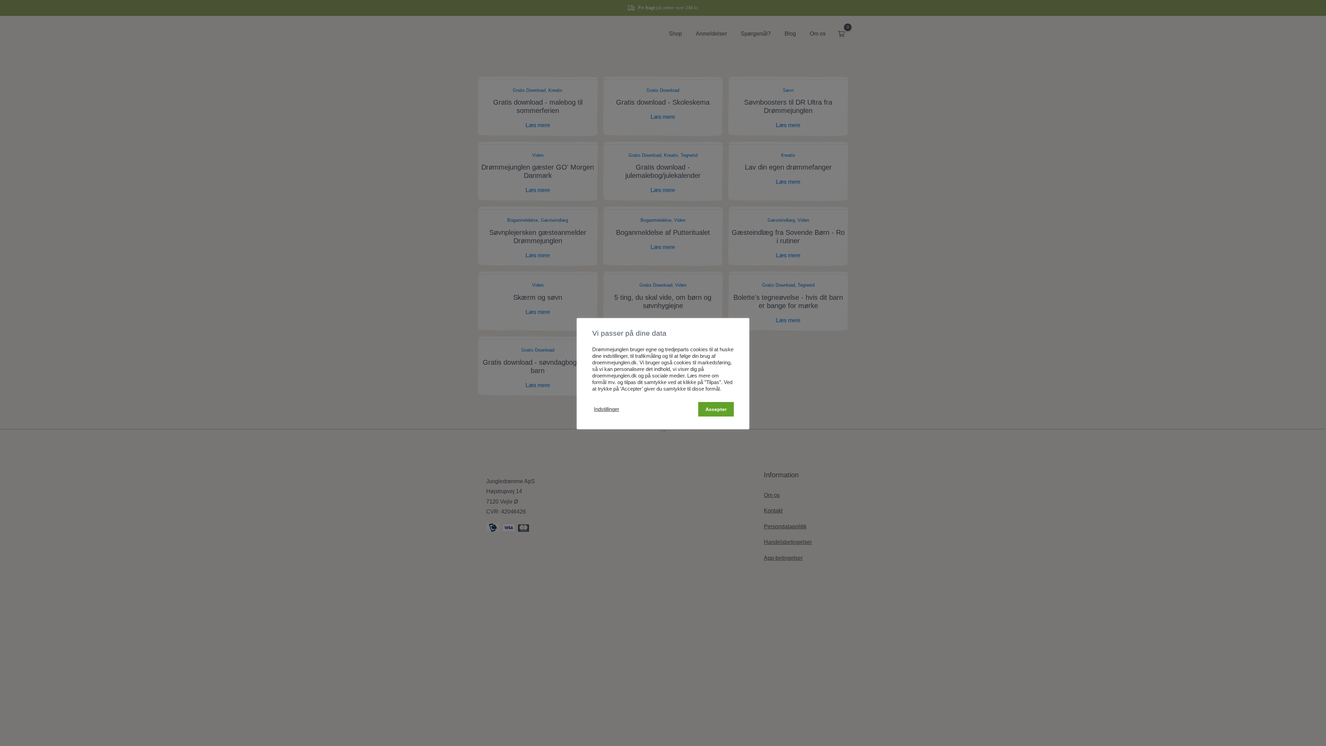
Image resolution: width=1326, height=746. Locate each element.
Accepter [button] (716, 409)
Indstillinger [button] (606, 409)
